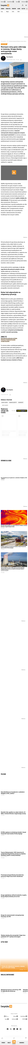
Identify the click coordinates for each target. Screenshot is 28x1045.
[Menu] (26, 5)
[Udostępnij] (26, 1038)
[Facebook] (7, 1029)
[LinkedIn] (14, 1029)
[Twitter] (10, 1029)
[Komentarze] (14, 1038)
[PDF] (10, 394)
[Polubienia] (2, 1038)
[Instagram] (20, 1029)
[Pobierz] (21, 59)
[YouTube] (17, 1029)
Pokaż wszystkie (5, 405)
